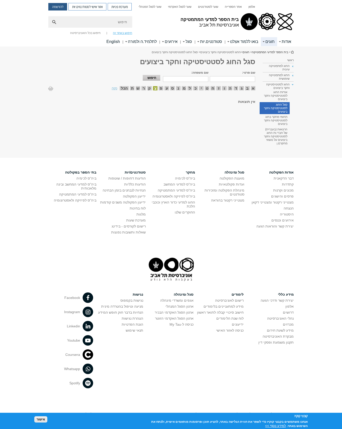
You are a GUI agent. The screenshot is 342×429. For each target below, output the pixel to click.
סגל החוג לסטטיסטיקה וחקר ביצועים (275, 108)
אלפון (251, 6)
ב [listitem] (247, 88)
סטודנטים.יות (211, 41)
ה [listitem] (230, 88)
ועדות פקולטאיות (231, 184)
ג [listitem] (242, 88)
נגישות (138, 294)
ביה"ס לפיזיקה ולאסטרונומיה (173, 196)
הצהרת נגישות (132, 318)
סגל (189, 41)
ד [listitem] (236, 88)
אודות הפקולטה (281, 172)
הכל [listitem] (124, 88)
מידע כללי (286, 294)
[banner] (171, 23)
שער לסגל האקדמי (180, 6)
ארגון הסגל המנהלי (179, 306)
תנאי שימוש (134, 330)
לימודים (238, 294)
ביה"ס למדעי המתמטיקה (176, 190)
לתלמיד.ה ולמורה (142, 41)
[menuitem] (251, 6)
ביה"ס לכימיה (185, 178)
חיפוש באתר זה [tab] (122, 33)
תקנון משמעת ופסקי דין (276, 342)
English (113, 41)
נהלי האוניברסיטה (280, 318)
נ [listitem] (178, 88)
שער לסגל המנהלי (150, 6)
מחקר (190, 172)
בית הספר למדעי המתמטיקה (292, 52)
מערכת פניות (119, 6)
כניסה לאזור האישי (230, 330)
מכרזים (288, 324)
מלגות (141, 214)
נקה (114, 88)
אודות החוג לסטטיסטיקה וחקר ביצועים (275, 95)
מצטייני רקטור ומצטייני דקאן (273, 202)
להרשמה (57, 6)
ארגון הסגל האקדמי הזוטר (174, 318)
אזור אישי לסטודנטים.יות (87, 6)
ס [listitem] (172, 88)
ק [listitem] (149, 88)
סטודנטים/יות (135, 172)
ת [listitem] (132, 88)
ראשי (290, 60)
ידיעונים (238, 324)
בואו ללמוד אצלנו (244, 41)
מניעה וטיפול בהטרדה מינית (122, 306)
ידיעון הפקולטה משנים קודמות (123, 202)
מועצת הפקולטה (232, 178)
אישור (41, 419)
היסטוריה (287, 214)
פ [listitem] (161, 88)
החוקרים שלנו (185, 212)
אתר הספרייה (233, 6)
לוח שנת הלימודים (230, 318)
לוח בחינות (138, 208)
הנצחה (289, 208)
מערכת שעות (136, 220)
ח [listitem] (213, 88)
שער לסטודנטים (208, 6)
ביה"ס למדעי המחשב (179, 184)
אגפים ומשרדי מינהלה (177, 300)
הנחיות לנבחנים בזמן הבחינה (124, 190)
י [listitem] (201, 88)
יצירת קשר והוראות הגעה (275, 226)
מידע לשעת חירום (280, 330)
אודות (286, 41)
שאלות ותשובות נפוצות (128, 232)
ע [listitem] (167, 88)
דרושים (288, 312)
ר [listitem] (144, 88)
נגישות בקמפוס (131, 300)
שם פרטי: (248, 72)
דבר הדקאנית (284, 178)
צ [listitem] (155, 88)
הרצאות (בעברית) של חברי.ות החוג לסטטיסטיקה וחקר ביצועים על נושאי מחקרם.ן (275, 136)
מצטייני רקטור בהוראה (227, 200)
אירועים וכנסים (282, 220)
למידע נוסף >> (275, 426)
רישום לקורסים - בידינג (129, 226)
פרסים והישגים (282, 196)
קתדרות (288, 184)
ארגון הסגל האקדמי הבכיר (174, 312)
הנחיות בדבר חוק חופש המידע (120, 312)
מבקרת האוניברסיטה (278, 336)
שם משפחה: (200, 72)
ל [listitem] (190, 88)
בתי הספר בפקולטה (80, 172)
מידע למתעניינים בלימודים (224, 306)
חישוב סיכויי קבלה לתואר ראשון (220, 312)
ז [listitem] (218, 88)
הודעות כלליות (135, 184)
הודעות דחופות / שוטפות (127, 178)
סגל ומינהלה (234, 172)
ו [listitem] (224, 88)
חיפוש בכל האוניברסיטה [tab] (85, 33)
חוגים (270, 41)
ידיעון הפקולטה (134, 196)
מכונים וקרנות (283, 190)
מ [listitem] (184, 88)
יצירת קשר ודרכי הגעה (277, 300)
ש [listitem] (137, 88)
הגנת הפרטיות (132, 324)
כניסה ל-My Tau (181, 324)
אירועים (171, 41)
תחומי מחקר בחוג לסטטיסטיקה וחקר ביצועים (275, 120)
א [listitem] (253, 88)
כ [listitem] (196, 88)
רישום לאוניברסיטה (229, 300)
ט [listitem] (207, 88)
